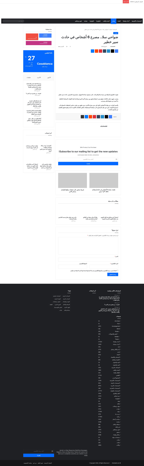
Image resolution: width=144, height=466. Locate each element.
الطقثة (51, 304)
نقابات (118, 442)
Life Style (117, 321)
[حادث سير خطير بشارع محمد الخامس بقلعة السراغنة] (67, 210)
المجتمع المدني (116, 378)
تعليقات (29, 77)
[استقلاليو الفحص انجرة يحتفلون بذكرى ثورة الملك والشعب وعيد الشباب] (84, 306)
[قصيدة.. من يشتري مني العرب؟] (47, 96)
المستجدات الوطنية (115, 391)
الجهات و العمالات (56, 301)
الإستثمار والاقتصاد (115, 357)
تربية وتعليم (117, 396)
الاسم (116, 256)
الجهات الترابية (58, 298)
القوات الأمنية (67, 307)
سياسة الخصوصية (28, 463)
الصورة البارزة (58, 304)
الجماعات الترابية (116, 367)
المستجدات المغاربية (115, 388)
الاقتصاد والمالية (116, 359)
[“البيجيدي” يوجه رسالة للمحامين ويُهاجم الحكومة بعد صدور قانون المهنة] (45, 140)
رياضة (118, 416)
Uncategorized (116, 326)
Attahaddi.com (115, 463)
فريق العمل (40, 463)
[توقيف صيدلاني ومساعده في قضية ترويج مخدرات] (32, 140)
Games (116, 336)
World (118, 328)
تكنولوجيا (98, 21)
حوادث (113, 21)
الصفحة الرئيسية (48, 463)
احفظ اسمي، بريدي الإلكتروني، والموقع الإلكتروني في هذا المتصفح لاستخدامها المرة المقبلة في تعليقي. (93, 270)
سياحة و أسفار (116, 419)
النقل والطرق (116, 393)
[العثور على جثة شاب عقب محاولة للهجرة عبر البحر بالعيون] (92, 297)
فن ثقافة (117, 427)
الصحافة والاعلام (66, 304)
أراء (119, 347)
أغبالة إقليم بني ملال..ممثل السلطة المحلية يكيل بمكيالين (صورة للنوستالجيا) (34, 120)
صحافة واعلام (116, 424)
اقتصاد (119, 21)
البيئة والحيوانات (113, 334)
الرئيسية (115, 29)
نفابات (118, 440)
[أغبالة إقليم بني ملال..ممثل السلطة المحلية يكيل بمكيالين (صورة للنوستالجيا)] (47, 121)
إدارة (118, 352)
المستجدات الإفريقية (137, 21)
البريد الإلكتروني (114, 263)
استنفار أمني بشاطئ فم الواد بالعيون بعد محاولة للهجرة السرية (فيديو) (32, 165)
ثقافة (118, 403)
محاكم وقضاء (116, 434)
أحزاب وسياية (116, 344)
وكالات (118, 445)
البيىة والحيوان (116, 365)
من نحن (34, 463)
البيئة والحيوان (116, 362)
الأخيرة (39, 77)
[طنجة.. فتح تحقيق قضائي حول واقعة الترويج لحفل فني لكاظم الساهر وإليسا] (92, 306)
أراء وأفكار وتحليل (115, 349)
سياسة (85, 21)
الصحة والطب (106, 21)
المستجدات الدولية (115, 383)
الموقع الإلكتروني (83, 263)
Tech (118, 323)
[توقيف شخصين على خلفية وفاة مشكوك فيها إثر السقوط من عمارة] (45, 159)
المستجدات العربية (115, 385)
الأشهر (49, 77)
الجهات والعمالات (66, 301)
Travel (116, 339)
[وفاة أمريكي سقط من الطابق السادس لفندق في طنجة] (88, 210)
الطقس (118, 375)
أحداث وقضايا (126, 21)
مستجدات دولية (116, 437)
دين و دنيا (117, 414)
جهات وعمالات (116, 406)
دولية (118, 411)
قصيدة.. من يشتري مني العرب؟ (33, 93)
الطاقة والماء (116, 372)
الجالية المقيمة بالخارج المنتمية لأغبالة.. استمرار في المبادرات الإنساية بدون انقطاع (34, 112)
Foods (116, 331)
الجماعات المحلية (56, 296)
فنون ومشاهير (78, 21)
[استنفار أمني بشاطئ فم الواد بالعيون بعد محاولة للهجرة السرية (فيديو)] (109, 210)
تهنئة (119, 401)
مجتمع (118, 432)
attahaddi (112, 46)
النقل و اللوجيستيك (58, 307)
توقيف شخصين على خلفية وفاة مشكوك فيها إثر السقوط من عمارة (46, 165)
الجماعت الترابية (66, 298)
